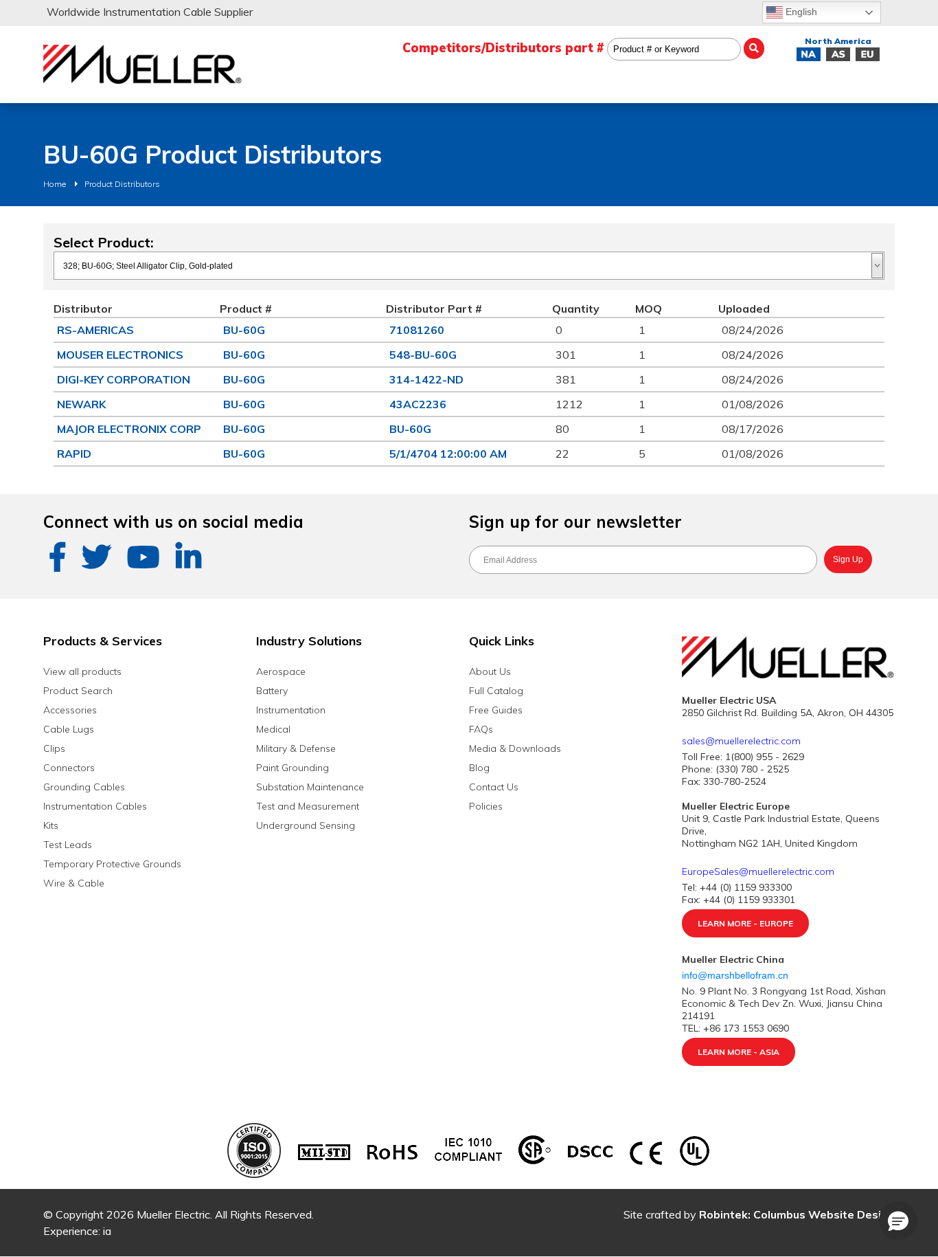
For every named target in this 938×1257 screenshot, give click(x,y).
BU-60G (244, 330)
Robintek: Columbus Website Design (797, 1214)
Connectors (69, 767)
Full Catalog (496, 691)
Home (54, 184)
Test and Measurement (307, 806)
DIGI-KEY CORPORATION (123, 379)
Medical (273, 729)
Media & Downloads (515, 748)
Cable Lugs (68, 729)
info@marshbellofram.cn (736, 975)
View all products (82, 671)
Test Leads (67, 844)
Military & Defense (296, 748)
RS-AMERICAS (95, 330)
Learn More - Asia (738, 1052)
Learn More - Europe (745, 923)
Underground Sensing (305, 825)
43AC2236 (417, 404)
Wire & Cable (73, 883)
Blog (479, 767)
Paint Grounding (292, 767)
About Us (490, 671)
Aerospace (281, 671)
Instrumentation (290, 710)
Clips (54, 748)
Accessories (70, 710)
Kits (50, 825)
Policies (486, 806)
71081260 (416, 330)
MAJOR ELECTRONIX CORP (129, 429)
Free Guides (496, 710)
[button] (898, 1220)
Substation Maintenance (310, 787)
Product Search (78, 691)
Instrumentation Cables (95, 806)
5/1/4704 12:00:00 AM (448, 453)
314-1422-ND (426, 379)
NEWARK (81, 404)
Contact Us (493, 787)
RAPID (74, 453)
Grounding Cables (84, 787)
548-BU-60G (423, 354)
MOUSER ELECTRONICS (120, 354)
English (800, 11)
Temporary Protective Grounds (112, 864)
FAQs (481, 729)
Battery (272, 691)
